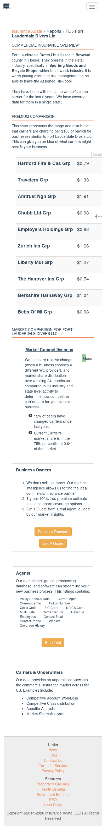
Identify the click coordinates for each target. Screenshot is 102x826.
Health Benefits (53, 789)
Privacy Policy (53, 770)
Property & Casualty (53, 783)
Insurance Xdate (27, 31)
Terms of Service (53, 765)
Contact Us (53, 760)
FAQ (53, 755)
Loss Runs (53, 804)
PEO (53, 799)
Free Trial (53, 642)
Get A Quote (53, 543)
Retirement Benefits (53, 794)
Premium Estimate (53, 531)
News (53, 749)
